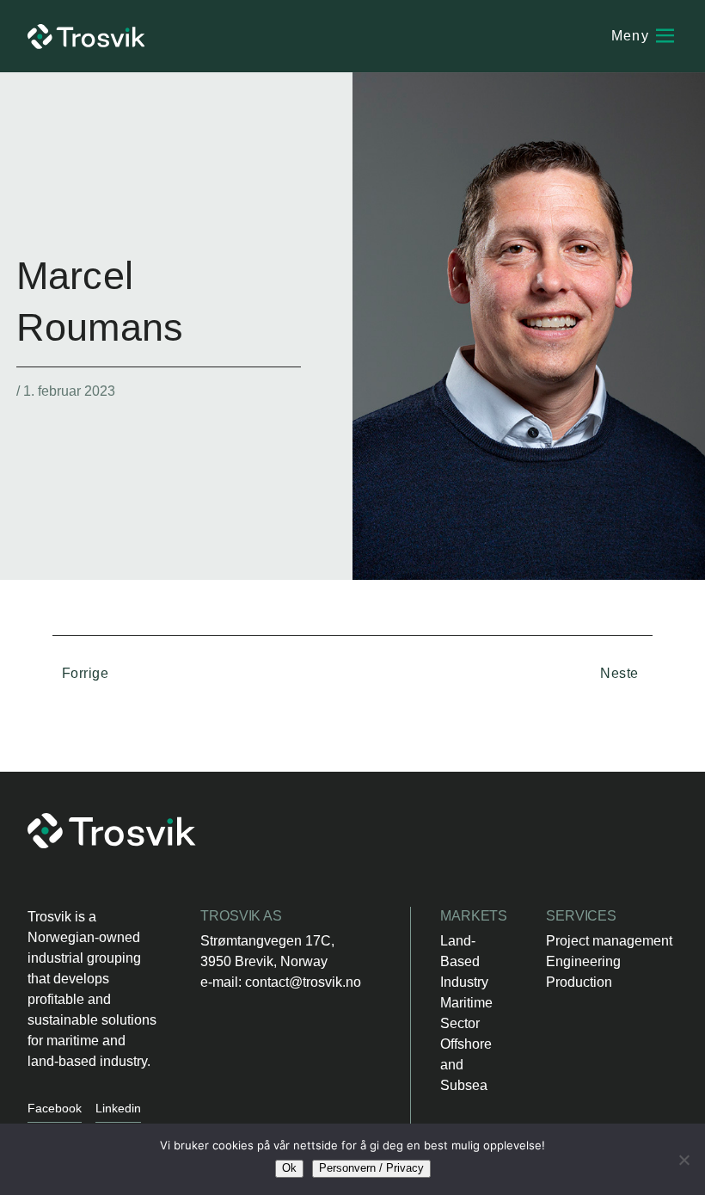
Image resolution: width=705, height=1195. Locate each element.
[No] (683, 1159)
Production (579, 982)
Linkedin (118, 1108)
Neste (621, 673)
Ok (289, 1167)
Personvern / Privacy (371, 1167)
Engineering (583, 961)
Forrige (83, 673)
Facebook (55, 1108)
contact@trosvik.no (303, 982)
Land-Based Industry (464, 961)
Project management (609, 940)
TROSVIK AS (241, 916)
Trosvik (86, 36)
